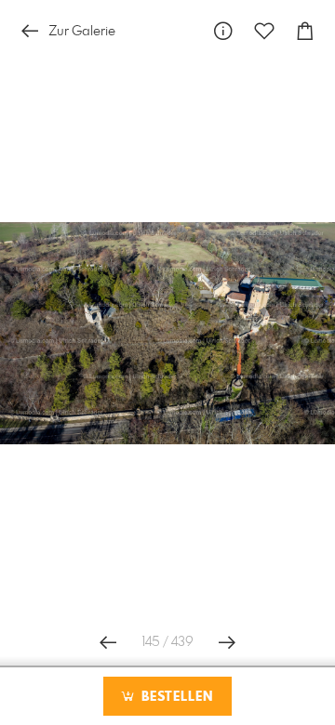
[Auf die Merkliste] (264, 31)
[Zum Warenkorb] (305, 31)
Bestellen (175, 697)
